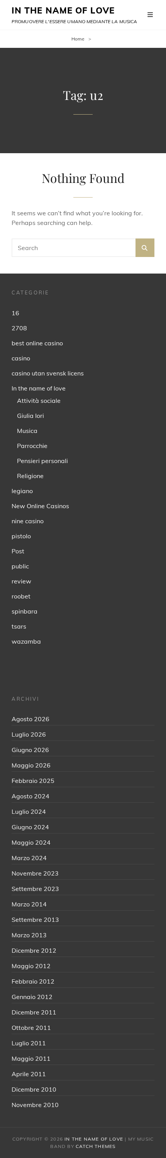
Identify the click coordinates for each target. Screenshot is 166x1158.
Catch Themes (95, 1146)
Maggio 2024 (31, 842)
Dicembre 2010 (34, 1089)
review (21, 581)
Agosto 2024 (30, 796)
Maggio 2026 (31, 765)
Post (18, 551)
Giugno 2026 (30, 750)
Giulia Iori (30, 415)
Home (78, 39)
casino (21, 358)
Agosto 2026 (30, 719)
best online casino (37, 343)
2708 (19, 328)
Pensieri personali (42, 461)
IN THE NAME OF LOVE (63, 10)
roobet (21, 596)
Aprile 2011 (29, 1074)
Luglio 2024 (29, 811)
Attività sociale (39, 400)
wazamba (26, 641)
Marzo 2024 (29, 858)
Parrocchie (32, 446)
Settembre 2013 (35, 919)
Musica (27, 430)
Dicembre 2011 (34, 1012)
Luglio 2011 (29, 1043)
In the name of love (39, 388)
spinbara (24, 611)
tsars (19, 626)
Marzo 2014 (29, 904)
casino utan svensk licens (48, 373)
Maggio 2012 (31, 966)
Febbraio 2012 (33, 981)
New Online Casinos (40, 506)
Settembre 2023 (35, 889)
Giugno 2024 (30, 827)
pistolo (21, 536)
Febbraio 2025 (33, 780)
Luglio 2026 (29, 734)
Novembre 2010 (35, 1105)
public (20, 566)
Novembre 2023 (35, 873)
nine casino (28, 521)
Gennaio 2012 (32, 997)
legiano (22, 491)
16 (15, 313)
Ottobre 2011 (31, 1027)
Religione (30, 476)
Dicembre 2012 (34, 950)
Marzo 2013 (29, 935)
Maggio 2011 (31, 1058)
